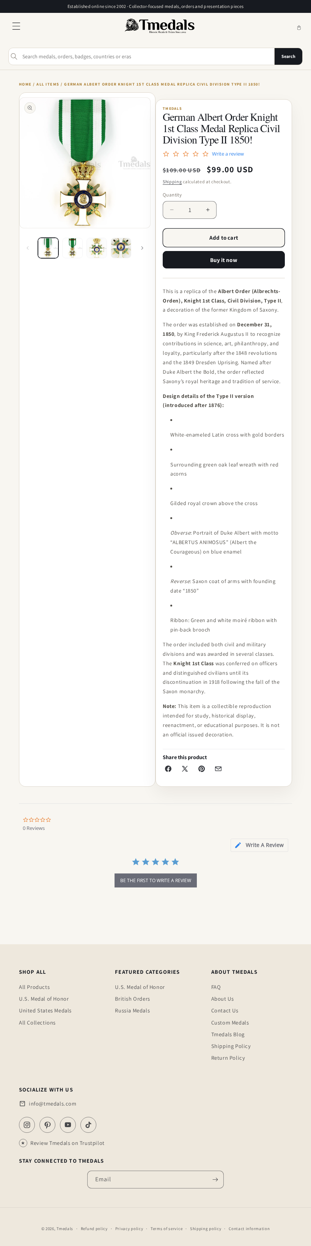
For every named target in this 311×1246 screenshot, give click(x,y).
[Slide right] (142, 248)
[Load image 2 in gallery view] (72, 248)
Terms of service (166, 1228)
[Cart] (299, 28)
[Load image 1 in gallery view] (48, 248)
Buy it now (223, 260)
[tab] (259, 845)
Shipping (172, 181)
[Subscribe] (215, 1179)
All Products (34, 986)
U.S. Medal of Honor (44, 998)
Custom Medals (230, 1022)
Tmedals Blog (228, 1034)
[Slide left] (27, 248)
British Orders (132, 998)
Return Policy (228, 1057)
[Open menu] (16, 28)
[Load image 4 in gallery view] (121, 248)
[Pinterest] (47, 1125)
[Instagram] (27, 1125)
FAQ (216, 986)
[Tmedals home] (160, 33)
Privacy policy (129, 1228)
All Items (47, 84)
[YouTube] (68, 1125)
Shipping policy (205, 1228)
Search (288, 56)
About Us (222, 998)
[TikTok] (88, 1125)
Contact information (249, 1228)
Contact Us (225, 1010)
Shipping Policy (231, 1046)
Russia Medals (132, 1010)
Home (25, 84)
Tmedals (65, 1228)
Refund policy (94, 1228)
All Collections (37, 1022)
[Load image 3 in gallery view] (96, 248)
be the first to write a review (155, 880)
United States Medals (45, 1010)
